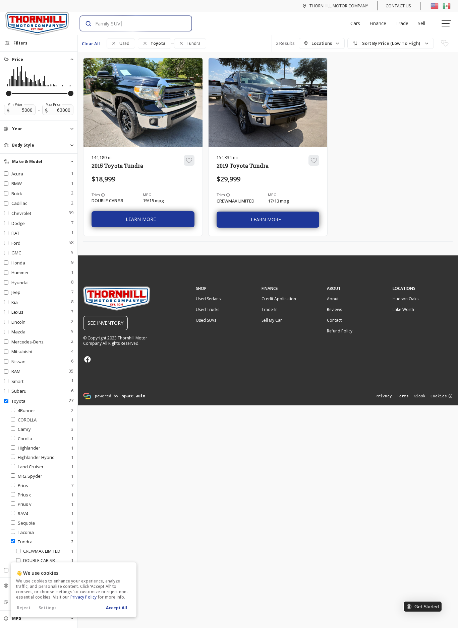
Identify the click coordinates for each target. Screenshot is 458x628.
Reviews (334, 309)
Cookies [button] (439, 396)
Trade (402, 23)
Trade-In (270, 309)
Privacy (384, 396)
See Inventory (105, 323)
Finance (377, 23)
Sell (421, 23)
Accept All (116, 608)
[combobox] (129, 23)
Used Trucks (207, 309)
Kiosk (419, 396)
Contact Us (398, 6)
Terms (403, 396)
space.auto (133, 396)
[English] (435, 6)
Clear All (91, 44)
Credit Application (279, 299)
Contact (334, 320)
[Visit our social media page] (87, 359)
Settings (48, 608)
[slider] (8, 93)
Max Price (53, 104)
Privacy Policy (83, 597)
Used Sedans (208, 299)
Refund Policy (339, 331)
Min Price (14, 104)
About (333, 299)
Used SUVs (206, 320)
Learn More (141, 219)
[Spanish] (447, 6)
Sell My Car (272, 320)
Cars (355, 23)
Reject (24, 608)
